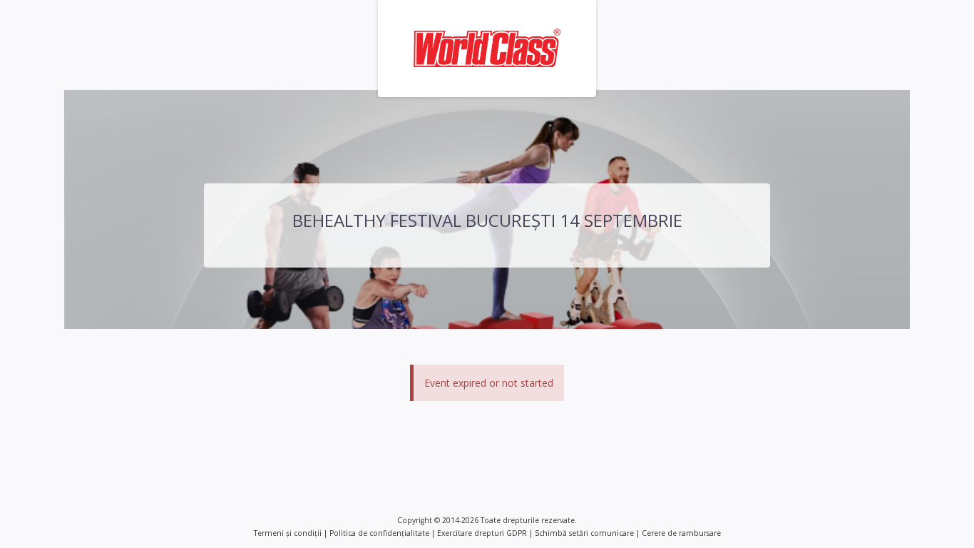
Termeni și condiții (288, 533)
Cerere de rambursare (681, 533)
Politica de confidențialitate (379, 533)
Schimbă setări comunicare (584, 533)
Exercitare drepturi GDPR (482, 533)
